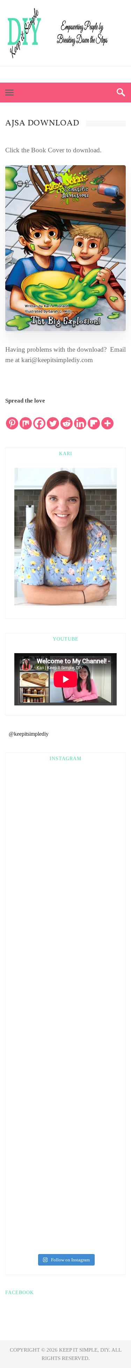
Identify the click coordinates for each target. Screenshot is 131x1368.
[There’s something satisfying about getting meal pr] (65, 1042)
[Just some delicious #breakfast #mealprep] (65, 982)
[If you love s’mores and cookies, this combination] (65, 864)
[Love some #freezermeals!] (65, 923)
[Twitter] (72, 74)
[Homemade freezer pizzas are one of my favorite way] (65, 1101)
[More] (107, 417)
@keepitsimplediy (29, 734)
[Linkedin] (80, 417)
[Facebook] (46, 74)
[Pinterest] (59, 74)
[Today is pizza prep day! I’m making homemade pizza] (65, 1160)
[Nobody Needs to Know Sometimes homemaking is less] (65, 805)
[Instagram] (85, 74)
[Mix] (26, 417)
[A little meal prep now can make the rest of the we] (65, 1219)
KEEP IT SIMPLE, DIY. (85, 1350)
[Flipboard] (94, 417)
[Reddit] (66, 417)
